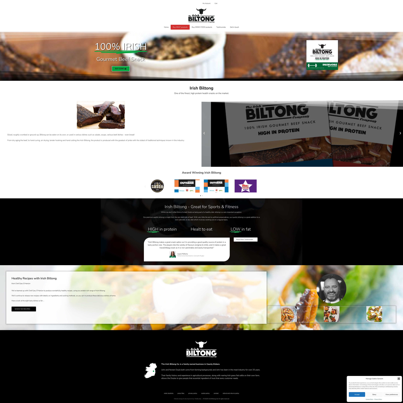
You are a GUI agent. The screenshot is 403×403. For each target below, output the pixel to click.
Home (166, 27)
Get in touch (234, 27)
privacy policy (192, 393)
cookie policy (205, 393)
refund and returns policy (231, 393)
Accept (357, 394)
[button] (399, 379)
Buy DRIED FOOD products (202, 27)
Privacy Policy (378, 399)
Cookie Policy (369, 399)
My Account (206, 3)
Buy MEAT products (180, 27)
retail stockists (168, 393)
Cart (216, 3)
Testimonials (221, 27)
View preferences (391, 394)
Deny (374, 394)
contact (216, 393)
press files (181, 393)
